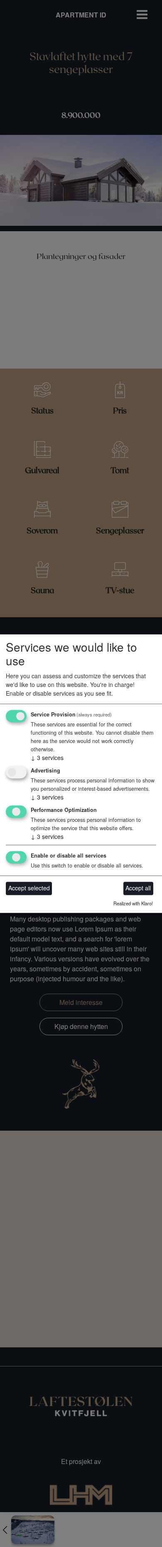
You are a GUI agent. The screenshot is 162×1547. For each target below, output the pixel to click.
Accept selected (29, 888)
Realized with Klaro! (133, 903)
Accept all (138, 888)
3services (47, 758)
